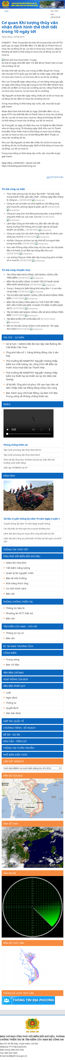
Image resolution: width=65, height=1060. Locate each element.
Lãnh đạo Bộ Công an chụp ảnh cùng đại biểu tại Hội (29, 533)
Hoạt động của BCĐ (15, 679)
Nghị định (11, 697)
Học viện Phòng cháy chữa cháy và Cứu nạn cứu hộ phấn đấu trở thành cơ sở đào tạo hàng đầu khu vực (35, 249)
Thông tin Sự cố (15, 633)
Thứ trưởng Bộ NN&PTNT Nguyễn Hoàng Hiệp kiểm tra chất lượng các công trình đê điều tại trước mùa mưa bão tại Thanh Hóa (32, 364)
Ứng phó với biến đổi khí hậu (21, 556)
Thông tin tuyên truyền (18, 747)
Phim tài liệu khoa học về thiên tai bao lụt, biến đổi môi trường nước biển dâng (29, 461)
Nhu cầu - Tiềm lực (15, 741)
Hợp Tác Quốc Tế (13, 721)
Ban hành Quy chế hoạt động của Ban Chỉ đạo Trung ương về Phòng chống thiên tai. (32, 394)
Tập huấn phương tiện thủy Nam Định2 (22, 449)
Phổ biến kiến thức (15, 754)
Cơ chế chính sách (16, 588)
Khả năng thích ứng (17, 583)
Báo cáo (10, 593)
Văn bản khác (13, 713)
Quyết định (12, 708)
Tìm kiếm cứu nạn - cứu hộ (20, 626)
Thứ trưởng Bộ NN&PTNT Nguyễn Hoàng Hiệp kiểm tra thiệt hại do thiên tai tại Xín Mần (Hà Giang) (32, 376)
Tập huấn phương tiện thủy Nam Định (22, 454)
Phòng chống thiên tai (16, 444)
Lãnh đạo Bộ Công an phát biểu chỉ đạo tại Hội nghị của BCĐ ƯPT (33, 540)
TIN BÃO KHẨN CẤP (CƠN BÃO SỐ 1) (24, 318)
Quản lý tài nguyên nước (20, 573)
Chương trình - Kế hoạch (19, 727)
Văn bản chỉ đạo (13, 672)
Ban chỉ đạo (12, 664)
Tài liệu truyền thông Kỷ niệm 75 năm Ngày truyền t (32, 518)
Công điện (9, 652)
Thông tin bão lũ (15, 608)
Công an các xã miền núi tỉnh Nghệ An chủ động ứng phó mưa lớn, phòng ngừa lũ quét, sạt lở (33, 205)
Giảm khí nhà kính (16, 562)
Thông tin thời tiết (15, 549)
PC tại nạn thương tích (18, 646)
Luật (8, 692)
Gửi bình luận (56, 176)
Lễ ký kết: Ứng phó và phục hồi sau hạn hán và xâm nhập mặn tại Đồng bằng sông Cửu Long (32, 386)
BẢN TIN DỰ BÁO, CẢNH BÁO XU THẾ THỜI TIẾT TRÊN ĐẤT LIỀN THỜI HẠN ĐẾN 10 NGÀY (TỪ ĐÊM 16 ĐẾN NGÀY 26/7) (35, 305)
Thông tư (11, 702)
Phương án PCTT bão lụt (19, 613)
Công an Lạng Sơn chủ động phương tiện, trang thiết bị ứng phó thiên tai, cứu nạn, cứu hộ (34, 215)
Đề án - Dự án (11, 734)
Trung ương (12, 659)
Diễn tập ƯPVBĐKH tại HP (15, 467)
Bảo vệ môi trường (16, 578)
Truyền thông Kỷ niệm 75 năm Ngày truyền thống (27, 523)
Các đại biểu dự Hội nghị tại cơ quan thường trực (27, 528)
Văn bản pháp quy (14, 685)
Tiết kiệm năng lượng (18, 567)
